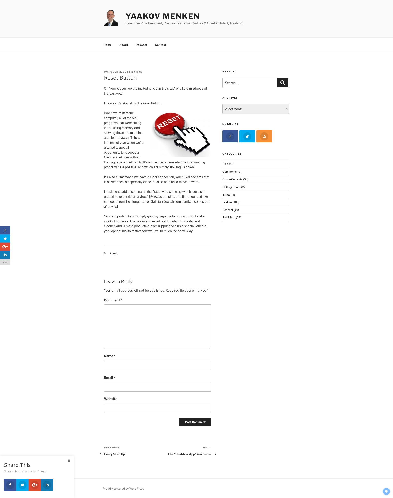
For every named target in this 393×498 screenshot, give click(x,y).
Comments (229, 171)
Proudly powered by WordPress (123, 488)
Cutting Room (231, 187)
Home (108, 44)
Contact (160, 44)
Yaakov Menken (162, 16)
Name (109, 356)
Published (228, 217)
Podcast (141, 44)
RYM (139, 71)
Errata (226, 194)
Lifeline (227, 202)
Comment (113, 300)
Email (109, 377)
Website (110, 399)
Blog (114, 253)
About (123, 44)
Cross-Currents (232, 179)
